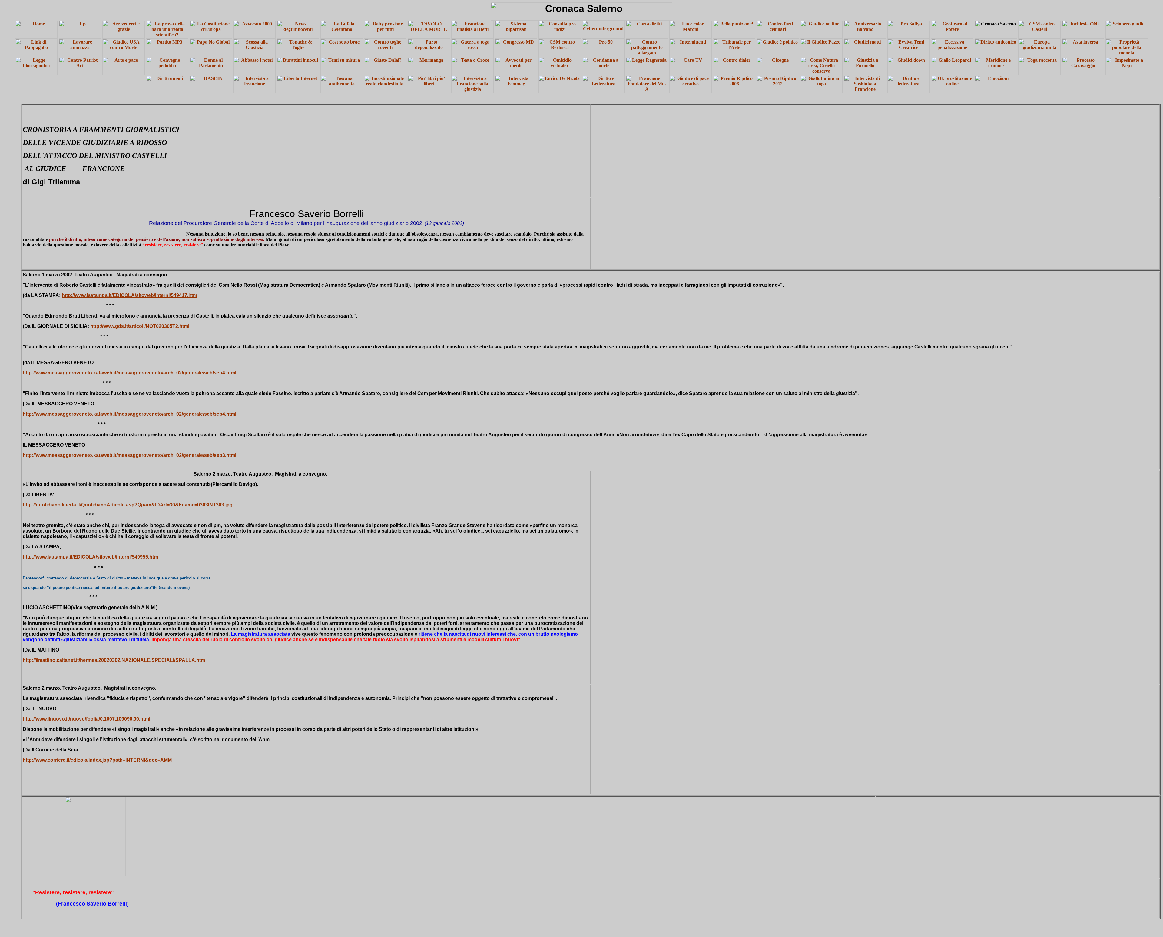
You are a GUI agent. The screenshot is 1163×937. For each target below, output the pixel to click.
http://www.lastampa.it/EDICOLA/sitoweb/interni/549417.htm (129, 295)
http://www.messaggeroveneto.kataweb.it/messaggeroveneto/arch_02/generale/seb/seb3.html (129, 455)
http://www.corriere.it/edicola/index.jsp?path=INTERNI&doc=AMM (97, 760)
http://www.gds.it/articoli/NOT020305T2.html (139, 326)
